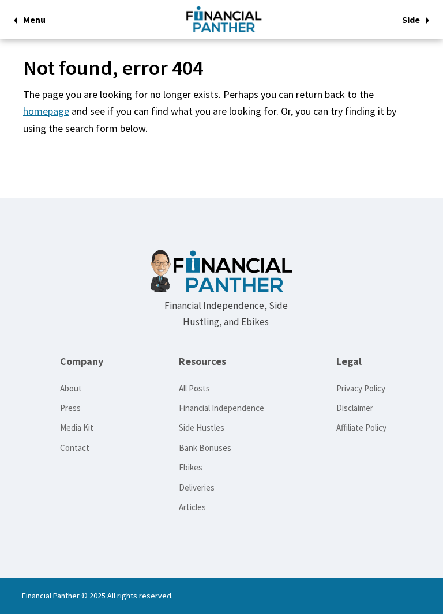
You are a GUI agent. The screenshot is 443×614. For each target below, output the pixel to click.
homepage (46, 111)
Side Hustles (201, 427)
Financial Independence (221, 407)
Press (70, 407)
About (71, 388)
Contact (74, 447)
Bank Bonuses (205, 447)
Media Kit (76, 427)
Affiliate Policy (361, 427)
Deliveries (197, 487)
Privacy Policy (360, 388)
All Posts (194, 388)
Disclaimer (354, 407)
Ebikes (190, 467)
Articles (192, 507)
